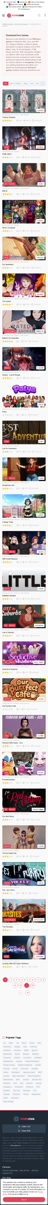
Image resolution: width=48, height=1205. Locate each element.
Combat (17, 1058)
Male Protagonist (34, 1076)
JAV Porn (34, 1171)
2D (4, 1043)
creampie (37, 1058)
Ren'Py (11, 184)
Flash (7, 294)
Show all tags (8, 1101)
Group (15, 1068)
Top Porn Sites (11, 2)
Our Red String (8, 816)
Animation (17, 1050)
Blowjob (26, 1054)
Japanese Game (29, 1072)
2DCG (11, 1043)
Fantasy (19, 1061)
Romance (29, 1087)
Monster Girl (36, 1079)
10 (21, 985)
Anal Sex (33, 1047)
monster (26, 1079)
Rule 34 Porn (25, 1171)
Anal (25, 1047)
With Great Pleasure (10, 559)
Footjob (38, 1065)
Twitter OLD (25, 1127)
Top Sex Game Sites (10, 1171)
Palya (4, 412)
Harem (5, 1072)
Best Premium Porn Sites (33, 7)
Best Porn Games (17, 4)
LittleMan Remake (9, 596)
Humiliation (16, 1072)
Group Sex (24, 1068)
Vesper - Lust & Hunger (11, 375)
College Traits (7, 522)
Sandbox (6, 1090)
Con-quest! (6, 301)
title (37, 83)
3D (18, 1043)
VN (6, 184)
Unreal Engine (10, 331)
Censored (7, 1058)
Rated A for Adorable (10, 338)
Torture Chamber (8, 117)
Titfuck (25, 1094)
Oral (21, 1083)
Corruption (27, 1058)
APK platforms (15, 1145)
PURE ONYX (7, 154)
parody (38, 1083)
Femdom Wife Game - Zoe (12, 743)
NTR (15, 1083)
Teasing (6, 1094)
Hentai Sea (23, 2)
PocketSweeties (8, 780)
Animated (6, 1050)
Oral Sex (29, 1083)
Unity (6, 147)
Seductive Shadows (10, 669)
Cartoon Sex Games (37, 2)
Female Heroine (9, 1065)
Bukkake (35, 1054)
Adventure (7, 1047)
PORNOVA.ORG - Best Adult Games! (15, 24)
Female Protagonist (25, 1065)
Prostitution (19, 1087)
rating (25, 83)
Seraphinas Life (8, 485)
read (31, 83)
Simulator (26, 1090)
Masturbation (8, 1079)
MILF (18, 1079)
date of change (15, 83)
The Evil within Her (9, 853)
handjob (35, 1068)
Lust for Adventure (9, 448)
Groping (6, 1068)
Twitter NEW (26, 1131)
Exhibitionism (8, 1061)
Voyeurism (15, 1098)
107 (32, 985)
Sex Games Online (15, 7)
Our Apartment (7, 264)
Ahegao (17, 1047)
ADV (39, 1043)
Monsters (6, 1083)
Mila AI (4, 191)
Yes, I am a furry (8, 890)
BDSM (26, 1050)
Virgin (5, 1098)
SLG (34, 1090)
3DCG (24, 1043)
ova (18, 15)
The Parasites (7, 927)
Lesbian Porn (7, 1173)
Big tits (17, 1054)
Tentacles (16, 1094)
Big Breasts (7, 1054)
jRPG (40, 1072)
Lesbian (6, 1076)
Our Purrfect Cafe (9, 706)
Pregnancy (7, 1087)
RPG (38, 1087)
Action (32, 1043)
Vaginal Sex (36, 1094)
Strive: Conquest (8, 228)
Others (7, 110)
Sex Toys (16, 1090)
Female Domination (32, 1061)
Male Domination (19, 1076)
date (5, 83)
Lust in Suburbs (8, 632)
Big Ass (34, 1050)
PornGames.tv (25, 9)
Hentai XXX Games (32, 4)
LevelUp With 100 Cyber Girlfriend (15, 964)
